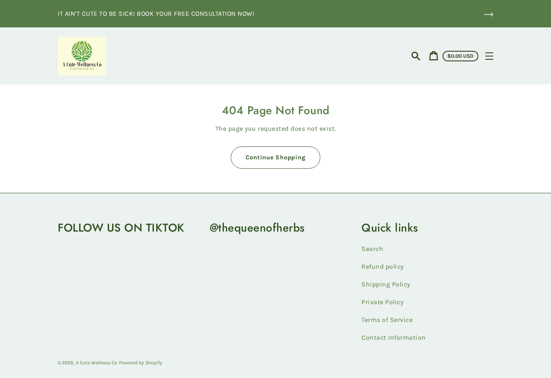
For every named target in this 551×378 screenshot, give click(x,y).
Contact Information (393, 337)
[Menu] (489, 56)
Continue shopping (276, 157)
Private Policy (382, 302)
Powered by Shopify (140, 362)
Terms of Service (387, 320)
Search (372, 249)
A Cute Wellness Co (96, 362)
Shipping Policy (385, 284)
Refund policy (382, 266)
